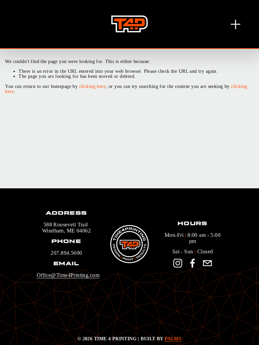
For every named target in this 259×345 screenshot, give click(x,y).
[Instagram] (177, 263)
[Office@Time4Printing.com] (207, 263)
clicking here (92, 86)
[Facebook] (192, 263)
